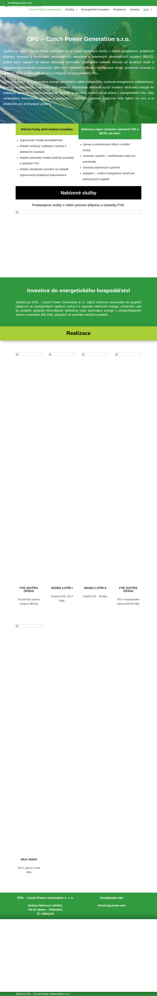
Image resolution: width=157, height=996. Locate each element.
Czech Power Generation (45, 9)
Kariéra (135, 9)
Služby (69, 9)
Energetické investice (95, 9)
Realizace (119, 9)
